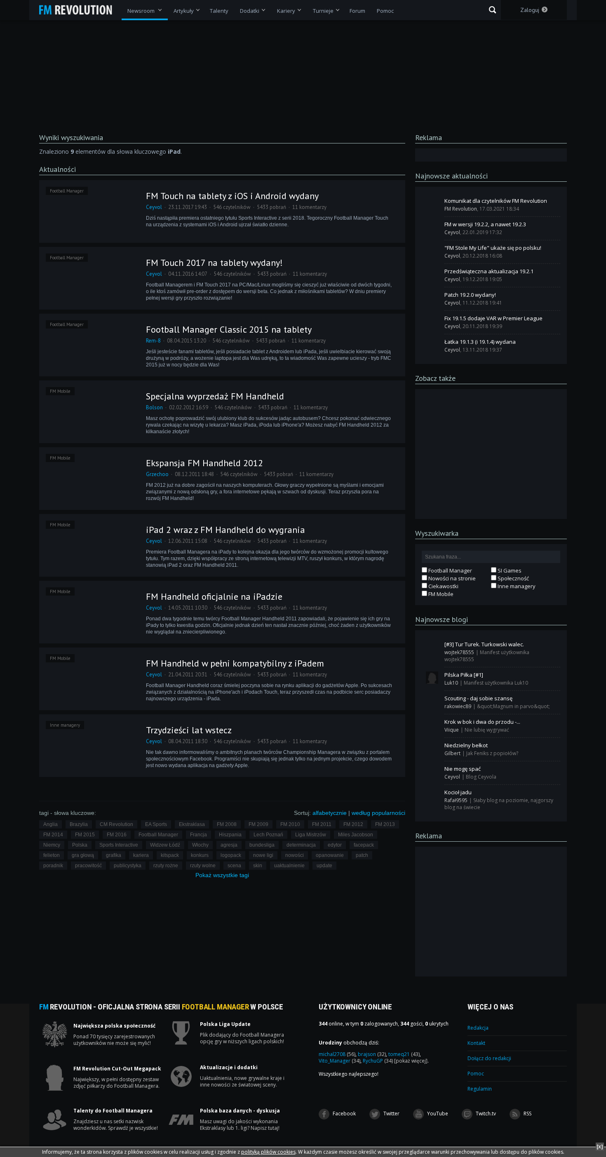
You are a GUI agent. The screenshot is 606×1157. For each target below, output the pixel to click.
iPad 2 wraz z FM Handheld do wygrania (225, 529)
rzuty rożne (165, 865)
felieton (51, 855)
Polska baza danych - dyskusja (240, 1111)
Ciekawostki (442, 586)
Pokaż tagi (222, 875)
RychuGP (378, 1060)
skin (257, 865)
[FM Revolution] (79, 10)
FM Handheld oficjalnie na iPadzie (214, 596)
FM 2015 (85, 835)
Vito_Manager (339, 1060)
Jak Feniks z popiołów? (492, 753)
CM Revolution (116, 824)
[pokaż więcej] (410, 1060)
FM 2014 (53, 835)
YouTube (437, 1113)
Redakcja (478, 1027)
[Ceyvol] (432, 227)
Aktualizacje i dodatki (229, 1067)
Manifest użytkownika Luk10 (496, 682)
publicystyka (127, 865)
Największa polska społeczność (114, 1026)
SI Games (508, 570)
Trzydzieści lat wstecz (189, 730)
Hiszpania (230, 835)
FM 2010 (290, 824)
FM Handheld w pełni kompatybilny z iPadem (235, 663)
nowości (294, 855)
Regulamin (479, 1088)
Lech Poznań (268, 835)
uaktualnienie (289, 865)
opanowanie (330, 855)
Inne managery (65, 725)
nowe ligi (263, 855)
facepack (364, 845)
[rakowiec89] (432, 701)
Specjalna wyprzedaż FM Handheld (215, 396)
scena (234, 865)
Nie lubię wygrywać (487, 729)
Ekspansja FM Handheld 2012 (204, 463)
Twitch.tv (485, 1113)
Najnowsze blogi (441, 619)
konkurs (200, 855)
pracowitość (88, 865)
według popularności (378, 813)
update (324, 865)
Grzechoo (157, 474)
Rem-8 (153, 340)
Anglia (50, 824)
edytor (335, 845)
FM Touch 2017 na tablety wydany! (214, 262)
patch (362, 855)
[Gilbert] (432, 748)
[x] (600, 1146)
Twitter (390, 1113)
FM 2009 (258, 824)
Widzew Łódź (165, 845)
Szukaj (492, 10)
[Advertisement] (491, 453)
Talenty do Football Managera (113, 1111)
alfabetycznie (329, 813)
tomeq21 (404, 1054)
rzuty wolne (203, 865)
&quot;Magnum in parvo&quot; (513, 706)
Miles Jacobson (355, 835)
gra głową (83, 855)
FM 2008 (227, 824)
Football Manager (67, 191)
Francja (198, 835)
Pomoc (475, 1073)
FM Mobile (60, 391)
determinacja (301, 845)
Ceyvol (154, 207)
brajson (372, 1054)
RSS (526, 1113)
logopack (231, 855)
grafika (113, 855)
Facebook (343, 1113)
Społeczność (512, 578)
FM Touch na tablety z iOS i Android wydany (232, 196)
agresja (229, 845)
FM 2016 (117, 835)
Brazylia (79, 824)
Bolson (154, 407)
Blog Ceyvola (481, 776)
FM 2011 (321, 824)
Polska (79, 845)
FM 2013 (385, 824)
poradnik (53, 865)
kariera (141, 855)
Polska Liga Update (225, 1024)
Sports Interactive (118, 845)
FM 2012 (353, 824)
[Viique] (432, 724)
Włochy (200, 845)
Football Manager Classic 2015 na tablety (229, 329)
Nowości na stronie (451, 578)
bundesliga (262, 845)
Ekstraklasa (192, 824)
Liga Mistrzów (310, 835)
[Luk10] (432, 677)
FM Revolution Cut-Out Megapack (117, 1068)
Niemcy (51, 845)
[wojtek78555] (432, 647)
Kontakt (476, 1043)
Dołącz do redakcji (489, 1058)
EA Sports (156, 824)
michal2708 (337, 1054)
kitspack (170, 855)
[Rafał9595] (432, 795)
